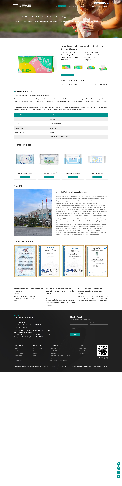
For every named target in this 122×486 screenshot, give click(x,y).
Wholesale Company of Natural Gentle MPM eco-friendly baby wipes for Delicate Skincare (87, 366)
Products (62, 6)
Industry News (82, 348)
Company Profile (37, 348)
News (98, 6)
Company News (83, 350)
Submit (75, 334)
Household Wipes (54, 350)
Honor (35, 350)
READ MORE (17, 303)
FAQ (34, 355)
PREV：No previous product (69, 84)
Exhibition (81, 353)
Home (55, 6)
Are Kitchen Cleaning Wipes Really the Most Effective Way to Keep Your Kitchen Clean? (60, 291)
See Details (24, 177)
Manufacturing (72, 6)
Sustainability (90, 6)
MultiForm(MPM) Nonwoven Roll (58, 360)
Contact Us (106, 6)
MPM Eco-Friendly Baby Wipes (58, 21)
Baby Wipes (53, 348)
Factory (35, 353)
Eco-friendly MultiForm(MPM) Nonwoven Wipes (36, 21)
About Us (81, 6)
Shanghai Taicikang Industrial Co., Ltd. (34, 366)
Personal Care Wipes (55, 353)
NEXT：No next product (101, 84)
